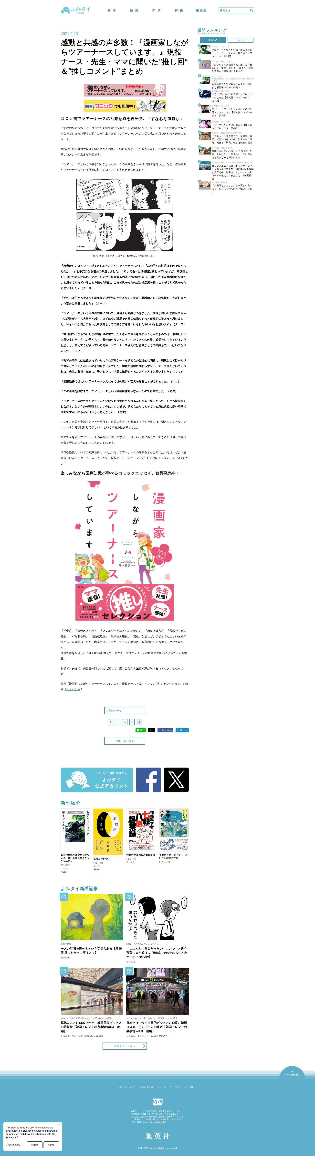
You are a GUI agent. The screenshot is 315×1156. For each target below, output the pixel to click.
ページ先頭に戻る (292, 1079)
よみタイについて (126, 1087)
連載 (134, 10)
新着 (112, 10)
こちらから (73, 689)
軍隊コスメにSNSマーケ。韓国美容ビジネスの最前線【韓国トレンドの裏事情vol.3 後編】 (91, 1027)
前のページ (115, 710)
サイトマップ (164, 1087)
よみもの (213, 40)
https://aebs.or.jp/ (157, 1122)
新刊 (156, 10)
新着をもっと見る (124, 1046)
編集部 (201, 10)
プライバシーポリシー (186, 1087)
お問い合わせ (146, 1087)
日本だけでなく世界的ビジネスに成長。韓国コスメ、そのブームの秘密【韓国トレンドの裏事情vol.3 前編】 (156, 1027)
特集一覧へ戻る (125, 740)
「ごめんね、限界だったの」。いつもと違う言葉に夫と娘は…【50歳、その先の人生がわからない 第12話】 (157, 952)
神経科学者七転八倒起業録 (140, 854)
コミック (240, 40)
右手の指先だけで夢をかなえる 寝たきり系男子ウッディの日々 (75, 857)
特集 (179, 10)
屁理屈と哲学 (101, 858)
